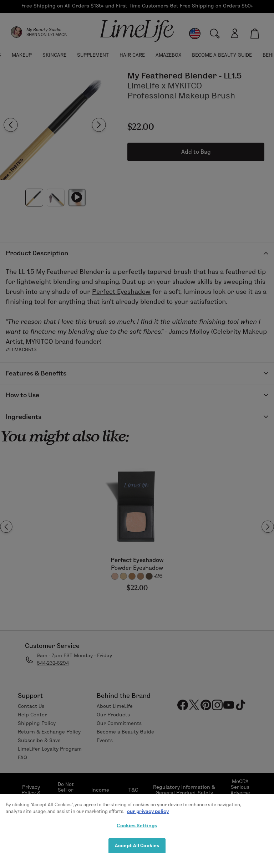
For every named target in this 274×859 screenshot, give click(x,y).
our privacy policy (148, 811)
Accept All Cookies (137, 845)
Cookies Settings (137, 825)
